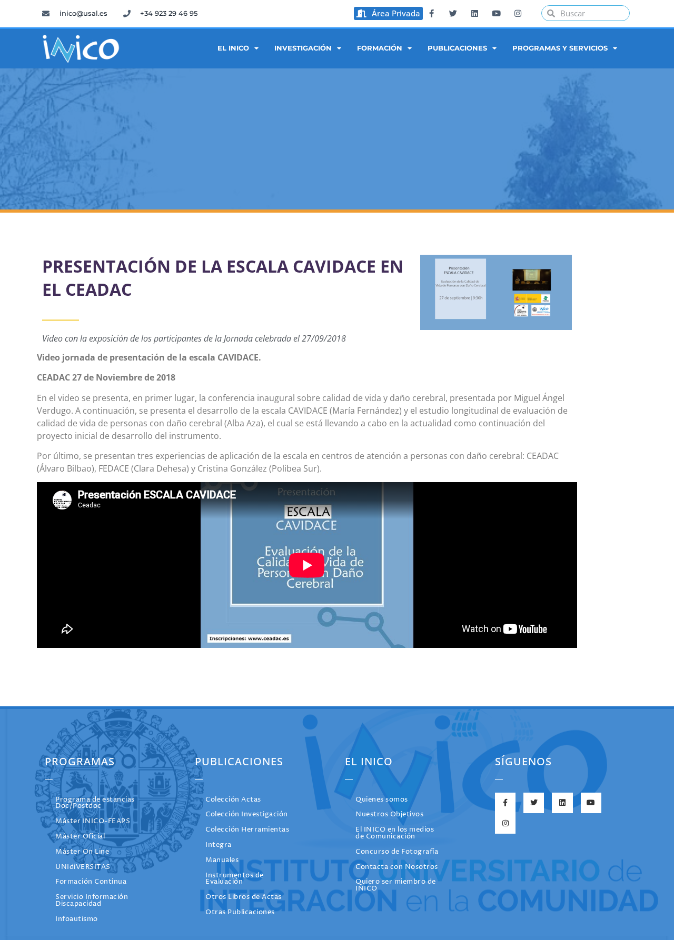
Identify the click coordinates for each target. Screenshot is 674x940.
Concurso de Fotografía (396, 851)
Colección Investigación (246, 814)
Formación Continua (90, 881)
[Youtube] (496, 13)
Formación (379, 48)
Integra (218, 845)
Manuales (222, 860)
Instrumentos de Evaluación (234, 879)
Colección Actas (233, 799)
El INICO (233, 48)
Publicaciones (457, 48)
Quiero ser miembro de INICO (395, 885)
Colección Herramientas (247, 829)
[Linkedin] (474, 13)
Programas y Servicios (560, 48)
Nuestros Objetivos (389, 814)
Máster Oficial (80, 836)
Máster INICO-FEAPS (92, 821)
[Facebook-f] (431, 13)
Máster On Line (82, 851)
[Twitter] (453, 13)
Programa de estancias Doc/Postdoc (95, 803)
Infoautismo (76, 919)
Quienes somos (381, 799)
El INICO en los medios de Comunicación (394, 833)
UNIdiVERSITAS (83, 867)
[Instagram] (518, 13)
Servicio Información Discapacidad (91, 900)
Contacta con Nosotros (396, 867)
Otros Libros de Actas (243, 897)
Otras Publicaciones (240, 912)
